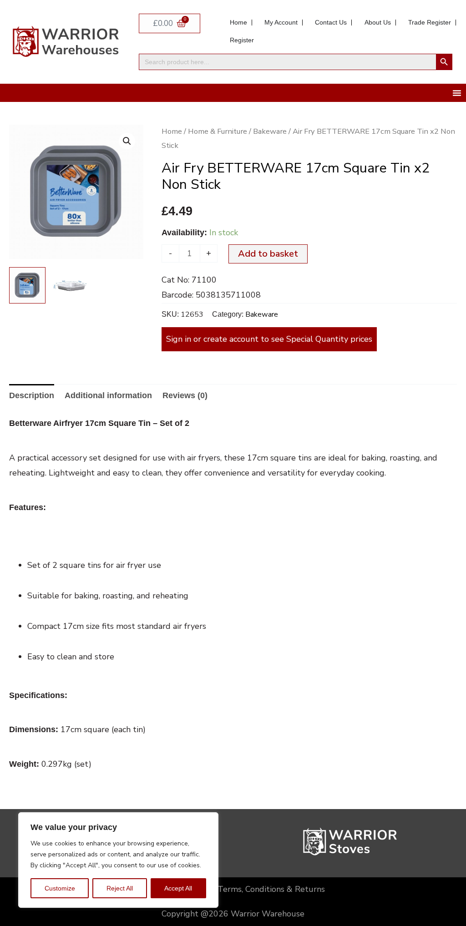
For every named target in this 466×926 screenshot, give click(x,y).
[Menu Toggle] (456, 92)
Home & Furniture (217, 131)
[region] (118, 860)
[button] (127, 141)
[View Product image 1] (27, 285)
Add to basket (268, 254)
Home (172, 131)
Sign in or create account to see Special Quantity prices (269, 339)
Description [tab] (31, 395)
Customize (60, 888)
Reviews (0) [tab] (185, 395)
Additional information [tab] (108, 395)
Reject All (119, 888)
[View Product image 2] (70, 285)
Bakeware (270, 131)
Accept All (178, 888)
